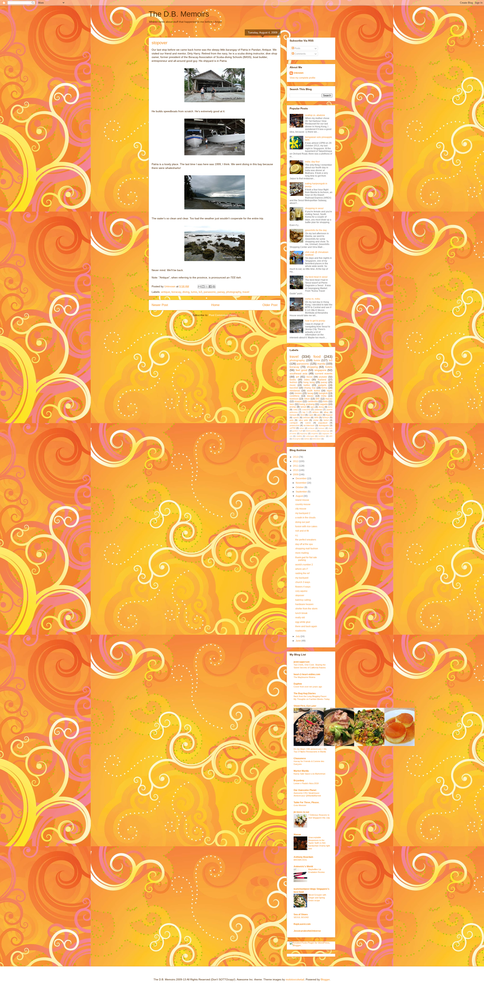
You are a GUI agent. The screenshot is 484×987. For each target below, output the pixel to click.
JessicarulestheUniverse (307, 931)
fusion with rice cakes (306, 526)
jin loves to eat (301, 812)
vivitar (316, 420)
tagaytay (303, 433)
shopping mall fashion (306, 548)
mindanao (295, 390)
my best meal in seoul (316, 277)
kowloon (294, 398)
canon (308, 423)
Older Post (270, 305)
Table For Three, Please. (306, 802)
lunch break (301, 613)
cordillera (294, 396)
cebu (295, 409)
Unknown (298, 73)
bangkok (323, 393)
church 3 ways (302, 582)
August (299, 496)
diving (185, 291)
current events (323, 373)
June (298, 640)
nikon (307, 398)
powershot (294, 425)
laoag (310, 393)
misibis (299, 436)
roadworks (300, 630)
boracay (176, 291)
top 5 (305, 412)
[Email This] (199, 286)
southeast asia (298, 373)
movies (298, 393)
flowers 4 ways (302, 586)
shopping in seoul (314, 208)
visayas (298, 401)
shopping (312, 366)
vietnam (306, 417)
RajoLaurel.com (302, 924)
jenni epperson (301, 662)
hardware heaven (304, 604)
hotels (328, 366)
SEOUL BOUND (301, 917)
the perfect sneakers (305, 539)
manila (321, 363)
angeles (314, 433)
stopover (299, 595)
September (302, 491)
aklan (301, 428)
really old (300, 617)
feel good (301, 370)
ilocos (309, 377)
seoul (303, 407)
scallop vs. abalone (315, 115)
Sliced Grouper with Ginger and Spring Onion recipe (317, 898)
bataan (321, 428)
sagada (324, 404)
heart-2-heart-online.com (307, 674)
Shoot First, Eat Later (305, 706)
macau (328, 398)
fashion (293, 382)
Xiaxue (297, 834)
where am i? (301, 569)
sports (296, 417)
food (317, 357)
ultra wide (303, 420)
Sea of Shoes (301, 914)
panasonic (210, 291)
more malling (302, 553)
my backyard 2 (302, 513)
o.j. (296, 535)
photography (233, 291)
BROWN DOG (300, 860)
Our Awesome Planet (305, 790)
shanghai (296, 439)
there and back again (306, 626)
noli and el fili (302, 530)
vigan (329, 390)
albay (326, 412)
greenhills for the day (316, 230)
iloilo (325, 401)
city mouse (300, 508)
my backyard (301, 578)
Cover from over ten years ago (308, 687)
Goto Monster (300, 805)
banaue (293, 415)
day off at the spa (304, 544)
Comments (300, 54)
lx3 (200, 291)
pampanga (325, 431)
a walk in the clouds (305, 517)
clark (330, 428)
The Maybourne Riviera (304, 677)
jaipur (319, 415)
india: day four (312, 161)
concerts (306, 409)
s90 (330, 436)
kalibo (307, 385)
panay (221, 291)
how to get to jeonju (315, 320)
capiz (310, 415)
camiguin (294, 423)
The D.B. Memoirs (179, 14)
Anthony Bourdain (303, 857)
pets (292, 420)
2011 (296, 466)
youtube (323, 377)
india (323, 396)
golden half (297, 431)
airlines (315, 412)
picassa (293, 433)
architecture (308, 425)
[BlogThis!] (203, 286)
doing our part (302, 522)
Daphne (298, 683)
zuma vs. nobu (312, 299)
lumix (194, 291)
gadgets (322, 385)
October (300, 487)
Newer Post (160, 305)
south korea (313, 390)
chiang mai (310, 387)
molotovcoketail (295, 979)
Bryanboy (299, 780)
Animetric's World (303, 866)
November (301, 483)
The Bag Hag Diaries (305, 693)
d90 (318, 398)
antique (165, 291)
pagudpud (322, 423)
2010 (296, 470)
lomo (330, 407)
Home (215, 305)
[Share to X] (207, 286)
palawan (318, 409)
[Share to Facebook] (210, 286)
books (293, 379)
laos (292, 404)
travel (246, 291)
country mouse (302, 504)
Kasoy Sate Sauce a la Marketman (309, 774)
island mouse (302, 500)
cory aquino (301, 591)
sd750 (292, 428)
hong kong (309, 382)
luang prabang (307, 404)
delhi (316, 417)
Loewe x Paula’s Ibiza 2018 (306, 783)
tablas (306, 439)
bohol (326, 420)
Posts (297, 48)
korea (324, 387)
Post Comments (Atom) (223, 315)
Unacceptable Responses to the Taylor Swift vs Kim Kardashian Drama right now (319, 843)
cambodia (313, 401)
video (307, 379)
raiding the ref (302, 573)
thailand (322, 379)
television (317, 439)
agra (312, 407)
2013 (296, 457)
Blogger (325, 979)
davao (310, 396)
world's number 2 (304, 564)
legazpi (329, 415)
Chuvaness (300, 758)
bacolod (294, 387)
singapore (320, 370)
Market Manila (301, 771)
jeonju (293, 407)
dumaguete (324, 425)
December (301, 478)
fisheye (325, 417)
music (293, 385)
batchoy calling (303, 600)
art (297, 376)
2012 (296, 461)
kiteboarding (311, 431)
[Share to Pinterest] (214, 286)
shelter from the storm (306, 608)
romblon (321, 436)
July (298, 636)
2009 (296, 474)
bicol (302, 415)
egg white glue (302, 622)
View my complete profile (302, 78)
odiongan (310, 436)
